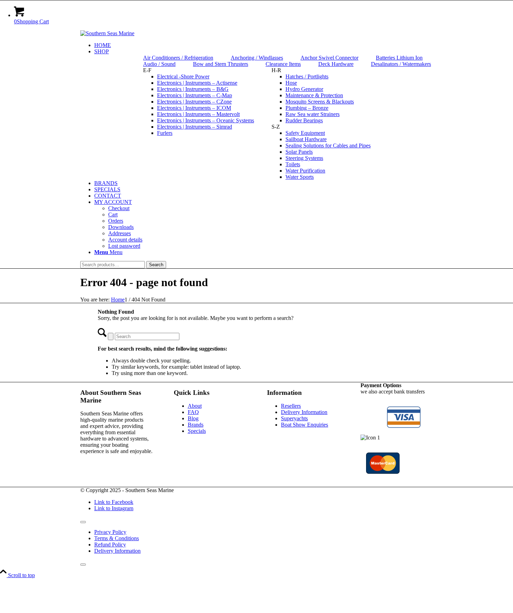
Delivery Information (304, 412)
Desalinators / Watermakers (401, 64)
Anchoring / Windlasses (257, 58)
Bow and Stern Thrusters (220, 64)
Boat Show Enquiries (304, 425)
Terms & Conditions (116, 538)
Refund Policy (110, 544)
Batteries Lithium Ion (399, 58)
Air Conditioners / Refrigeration (178, 58)
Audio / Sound (159, 64)
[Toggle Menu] (83, 522)
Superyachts (294, 418)
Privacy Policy (110, 532)
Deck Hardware (336, 64)
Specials (197, 431)
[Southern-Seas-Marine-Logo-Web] (107, 33)
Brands (195, 425)
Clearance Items (283, 64)
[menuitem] (263, 45)
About (195, 406)
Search (156, 264)
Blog (193, 418)
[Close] (83, 565)
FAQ (193, 412)
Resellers (291, 406)
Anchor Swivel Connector (329, 58)
